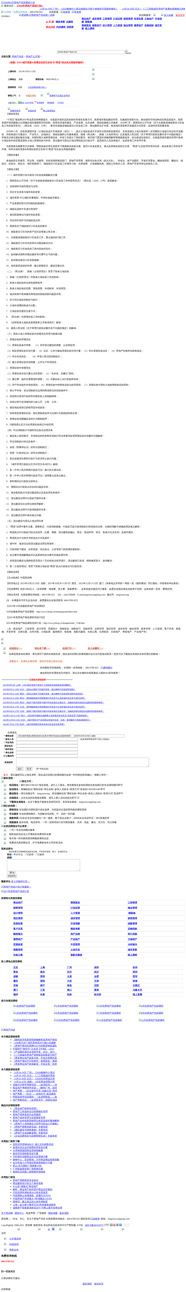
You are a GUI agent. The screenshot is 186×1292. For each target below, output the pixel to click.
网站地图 (53, 1213)
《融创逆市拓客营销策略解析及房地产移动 (35, 1039)
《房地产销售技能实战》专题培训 (30, 1127)
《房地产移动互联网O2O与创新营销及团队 (35, 1046)
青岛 (15, 972)
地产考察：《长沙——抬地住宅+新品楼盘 (34, 1094)
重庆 (15, 981)
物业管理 (132, 908)
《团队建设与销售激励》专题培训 (30, 1130)
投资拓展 (18, 923)
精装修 (132, 913)
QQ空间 (61, 103)
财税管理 (132, 918)
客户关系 (18, 928)
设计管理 (18, 913)
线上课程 (132, 955)
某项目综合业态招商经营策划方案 (30, 1147)
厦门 (15, 990)
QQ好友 (30, 103)
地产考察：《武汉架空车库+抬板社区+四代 (35, 1091)
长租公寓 (18, 955)
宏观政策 (18, 944)
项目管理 (18, 918)
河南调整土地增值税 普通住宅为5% (32, 1195)
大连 (69, 981)
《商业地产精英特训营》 (25, 1108)
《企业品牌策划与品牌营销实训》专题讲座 (35, 1136)
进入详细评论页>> (20, 881)
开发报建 (75, 923)
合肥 (96, 976)
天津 (96, 981)
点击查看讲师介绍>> (37, 87)
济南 (15, 985)
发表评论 (12, 876)
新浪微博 (40, 103)
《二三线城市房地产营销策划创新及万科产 (35, 1055)
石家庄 (136, 985)
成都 (15, 976)
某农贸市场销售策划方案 (25, 1153)
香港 (96, 990)
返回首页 (98, 1284)
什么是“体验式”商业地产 (25, 1186)
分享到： (13, 103)
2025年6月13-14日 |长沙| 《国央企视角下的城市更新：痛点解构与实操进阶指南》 (39, 689)
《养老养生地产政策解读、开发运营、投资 (35, 1064)
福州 (15, 994)
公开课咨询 (15, 1238)
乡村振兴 (132, 944)
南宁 (42, 985)
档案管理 (18, 949)
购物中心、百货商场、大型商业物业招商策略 (36, 1159)
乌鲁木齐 (137, 990)
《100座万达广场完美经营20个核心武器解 (34, 1042)
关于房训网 (7, 1213)
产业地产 (75, 939)
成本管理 (75, 918)
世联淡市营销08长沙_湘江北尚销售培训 (33, 1144)
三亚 (42, 990)
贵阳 (42, 981)
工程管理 (132, 902)
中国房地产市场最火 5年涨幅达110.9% (32, 1198)
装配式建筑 (76, 955)
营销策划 (75, 902)
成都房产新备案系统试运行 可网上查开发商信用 (37, 1207)
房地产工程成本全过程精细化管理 (30, 1111)
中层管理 (75, 944)
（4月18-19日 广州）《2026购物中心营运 (34, 1072)
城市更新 (132, 949)
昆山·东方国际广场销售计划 (27, 1165)
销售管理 (18, 908)
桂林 (69, 994)
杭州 (135, 967)
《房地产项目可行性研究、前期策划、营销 (35, 1061)
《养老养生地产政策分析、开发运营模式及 (35, 1058)
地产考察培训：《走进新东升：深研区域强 (35, 1100)
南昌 (69, 985)
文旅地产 (132, 939)
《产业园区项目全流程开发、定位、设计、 (35, 1052)
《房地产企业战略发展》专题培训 (30, 1133)
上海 (42, 967)
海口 (69, 990)
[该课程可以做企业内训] (58, 96)
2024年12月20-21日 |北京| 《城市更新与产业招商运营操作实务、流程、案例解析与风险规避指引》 (47, 720)
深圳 (96, 967)
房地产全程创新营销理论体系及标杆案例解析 (36, 1120)
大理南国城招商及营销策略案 (28, 1150)
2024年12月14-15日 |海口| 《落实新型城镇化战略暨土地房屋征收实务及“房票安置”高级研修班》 (46, 716)
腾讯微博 (50, 103)
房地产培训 (17, 56)
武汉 (96, 972)
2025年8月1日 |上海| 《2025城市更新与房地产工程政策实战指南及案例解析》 (37, 685)
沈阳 (96, 985)
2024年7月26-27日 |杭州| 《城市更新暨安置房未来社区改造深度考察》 (34, 724)
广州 (69, 967)
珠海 (135, 981)
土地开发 (75, 949)
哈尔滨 (97, 994)
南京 (42, 972)
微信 (22, 103)
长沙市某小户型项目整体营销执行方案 (32, 1162)
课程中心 (19, 1213)
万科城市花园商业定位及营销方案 (30, 1156)
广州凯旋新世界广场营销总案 (28, 1169)
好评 (31, 854)
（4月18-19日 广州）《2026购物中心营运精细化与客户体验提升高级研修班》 (70, 9)
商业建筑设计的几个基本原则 (28, 1183)
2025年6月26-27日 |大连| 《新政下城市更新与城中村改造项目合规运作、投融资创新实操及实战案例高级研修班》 (53, 711)
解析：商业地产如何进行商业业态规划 (32, 1189)
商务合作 (14, 1250)
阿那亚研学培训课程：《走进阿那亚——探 (35, 1097)
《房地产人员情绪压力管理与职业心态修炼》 (36, 1123)
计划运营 (75, 908)
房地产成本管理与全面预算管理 (29, 1117)
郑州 (135, 972)
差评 (42, 854)
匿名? (13, 872)
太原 (69, 976)
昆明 (42, 976)
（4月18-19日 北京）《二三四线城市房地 (34, 1075)
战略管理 (132, 923)
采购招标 (132, 928)
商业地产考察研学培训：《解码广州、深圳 (35, 1088)
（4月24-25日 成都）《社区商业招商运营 (34, 1081)
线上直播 (137, 994)
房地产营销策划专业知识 (25, 1180)
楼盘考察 (75, 928)
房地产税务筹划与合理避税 (27, 1114)
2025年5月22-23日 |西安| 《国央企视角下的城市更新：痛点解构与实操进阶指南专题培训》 (43, 694)
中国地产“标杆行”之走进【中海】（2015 (33, 1049)
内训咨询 (14, 1244)
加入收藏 (168, 15)
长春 (42, 994)
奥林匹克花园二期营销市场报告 (29, 1172)
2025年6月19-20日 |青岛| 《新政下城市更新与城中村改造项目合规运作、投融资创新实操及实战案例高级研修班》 (53, 702)
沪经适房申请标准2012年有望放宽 (30, 1192)
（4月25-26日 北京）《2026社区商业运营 (34, 1078)
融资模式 (18, 934)
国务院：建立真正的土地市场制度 (30, 1201)
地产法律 (75, 934)
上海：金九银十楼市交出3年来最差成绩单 (34, 1204)
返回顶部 (64, 1213)
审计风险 (132, 934)
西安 (135, 976)
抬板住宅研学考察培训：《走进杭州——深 (35, 1084)
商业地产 (18, 902)
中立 (20, 854)
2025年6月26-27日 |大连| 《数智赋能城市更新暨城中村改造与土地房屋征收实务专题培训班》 (44, 707)
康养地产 (18, 939)
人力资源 (75, 913)
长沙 (69, 972)
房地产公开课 (33, 56)
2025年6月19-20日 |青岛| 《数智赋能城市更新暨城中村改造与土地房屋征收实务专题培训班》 (44, 698)
